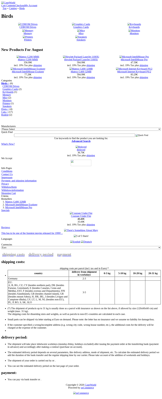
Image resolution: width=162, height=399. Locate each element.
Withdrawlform (9, 187)
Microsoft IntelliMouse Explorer (28, 71)
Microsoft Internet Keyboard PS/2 (134, 71)
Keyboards (134, 27)
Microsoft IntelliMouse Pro (134, 59)
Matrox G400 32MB (81, 71)
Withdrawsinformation (12, 190)
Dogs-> (5, 109)
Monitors (134, 33)
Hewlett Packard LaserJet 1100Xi (81, 59)
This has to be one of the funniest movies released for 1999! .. (32, 233)
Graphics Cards (81, 27)
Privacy (5, 183)
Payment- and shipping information (19, 180)
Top (4, 8)
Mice (81, 33)
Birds (22, 8)
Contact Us (7, 174)
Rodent (5, 114)
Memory (28, 33)
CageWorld (90, 384)
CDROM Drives (27, 27)
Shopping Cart (8, 193)
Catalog (13, 8)
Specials (5, 210)
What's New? (8, 144)
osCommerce (87, 387)
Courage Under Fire (81, 216)
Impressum (6, 177)
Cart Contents (8, 5)
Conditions (6, 171)
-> (5, 83)
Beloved (81, 149)
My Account (31, 5)
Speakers (81, 39)
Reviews (5, 227)
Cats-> (4, 112)
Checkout (20, 5)
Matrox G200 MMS (28, 59)
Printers (28, 39)
